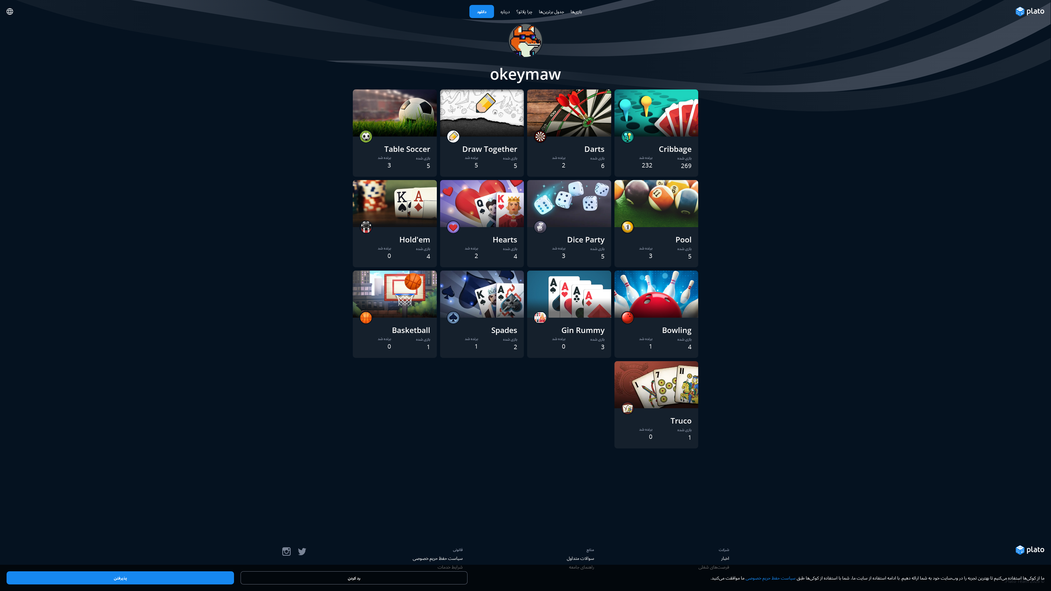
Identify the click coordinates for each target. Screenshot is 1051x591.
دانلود (481, 11)
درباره (505, 11)
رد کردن (354, 578)
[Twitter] (301, 551)
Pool (683, 239)
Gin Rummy (583, 330)
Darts (594, 149)
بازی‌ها (576, 11)
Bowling (677, 330)
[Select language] (10, 11)
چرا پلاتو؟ (524, 11)
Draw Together (489, 149)
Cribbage (675, 149)
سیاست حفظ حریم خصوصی (438, 558)
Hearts (505, 239)
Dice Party (586, 239)
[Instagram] (286, 551)
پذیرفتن (120, 578)
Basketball (411, 330)
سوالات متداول (580, 558)
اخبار (725, 558)
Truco (681, 420)
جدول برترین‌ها (551, 11)
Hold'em (414, 239)
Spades (504, 330)
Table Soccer (407, 149)
